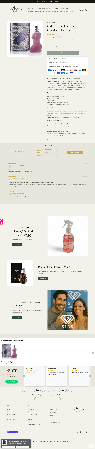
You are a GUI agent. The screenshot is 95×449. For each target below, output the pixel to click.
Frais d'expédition (59, 39)
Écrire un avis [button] (75, 152)
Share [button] (50, 139)
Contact (30, 411)
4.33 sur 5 (24, 151)
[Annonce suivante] (87, 1)
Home (8, 409)
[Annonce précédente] (7, 1)
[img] (12, 163)
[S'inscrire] (59, 399)
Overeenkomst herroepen (34, 424)
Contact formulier (11, 414)
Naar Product (8, 446)
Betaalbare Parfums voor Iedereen (36, 427)
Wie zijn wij (30, 422)
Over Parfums (31, 416)
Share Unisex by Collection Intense (17, 442)
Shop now (17, 244)
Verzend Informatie (32, 414)
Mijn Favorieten (11, 419)
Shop (8, 411)
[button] (65, 8)
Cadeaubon (10, 416)
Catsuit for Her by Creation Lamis (9, 362)
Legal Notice (31, 409)
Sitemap (30, 419)
